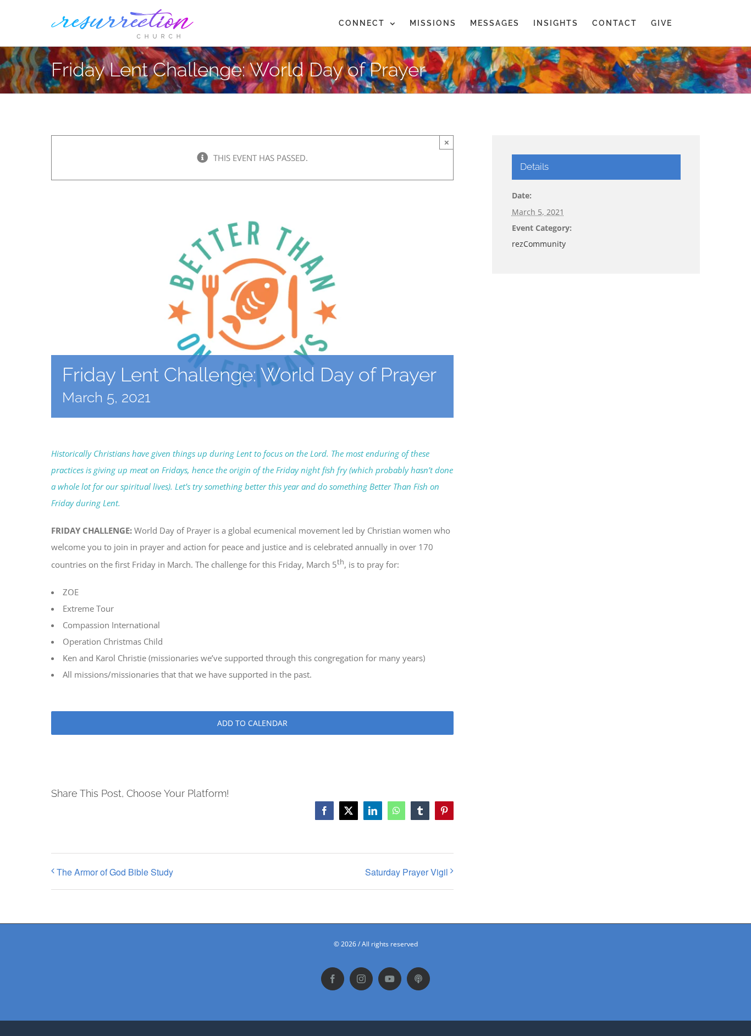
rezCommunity (539, 244)
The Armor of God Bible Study (115, 872)
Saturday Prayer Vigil (406, 872)
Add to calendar (252, 723)
